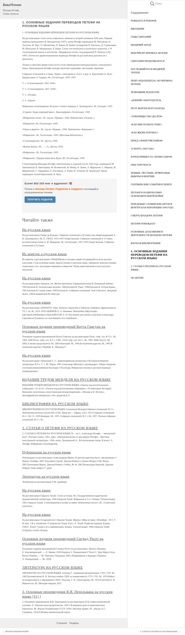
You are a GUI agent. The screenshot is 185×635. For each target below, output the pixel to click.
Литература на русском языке (46, 476)
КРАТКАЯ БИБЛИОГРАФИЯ (145, 243)
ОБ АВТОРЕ (137, 277)
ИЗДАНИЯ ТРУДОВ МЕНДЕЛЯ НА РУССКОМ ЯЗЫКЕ (66, 379)
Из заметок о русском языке (44, 253)
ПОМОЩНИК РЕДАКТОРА (145, 92)
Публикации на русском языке (46, 452)
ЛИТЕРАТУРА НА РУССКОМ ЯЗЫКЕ (52, 567)
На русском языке (36, 229)
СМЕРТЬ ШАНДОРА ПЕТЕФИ (147, 215)
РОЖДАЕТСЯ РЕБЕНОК (143, 20)
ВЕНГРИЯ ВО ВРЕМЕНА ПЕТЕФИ (149, 52)
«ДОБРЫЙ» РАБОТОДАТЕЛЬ (146, 100)
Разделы (74, 623)
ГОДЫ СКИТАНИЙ (141, 36)
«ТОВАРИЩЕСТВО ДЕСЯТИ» (147, 116)
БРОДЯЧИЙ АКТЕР (141, 44)
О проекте (61, 623)
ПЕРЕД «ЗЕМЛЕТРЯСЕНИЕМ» (147, 140)
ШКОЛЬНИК (137, 28)
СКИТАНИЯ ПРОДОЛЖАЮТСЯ (147, 60)
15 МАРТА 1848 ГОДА (142, 148)
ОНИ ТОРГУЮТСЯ (141, 164)
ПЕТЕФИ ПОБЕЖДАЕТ (143, 223)
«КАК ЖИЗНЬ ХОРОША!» (144, 132)
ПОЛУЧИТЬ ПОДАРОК (40, 199)
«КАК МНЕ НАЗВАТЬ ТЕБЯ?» (146, 124)
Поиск (155, 3)
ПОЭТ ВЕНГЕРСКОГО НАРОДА (148, 108)
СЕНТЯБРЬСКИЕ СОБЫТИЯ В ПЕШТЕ (151, 184)
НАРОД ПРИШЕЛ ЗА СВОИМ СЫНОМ (151, 156)
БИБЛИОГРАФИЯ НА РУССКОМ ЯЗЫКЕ (55, 403)
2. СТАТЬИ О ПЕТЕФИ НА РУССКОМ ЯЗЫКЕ (60, 428)
